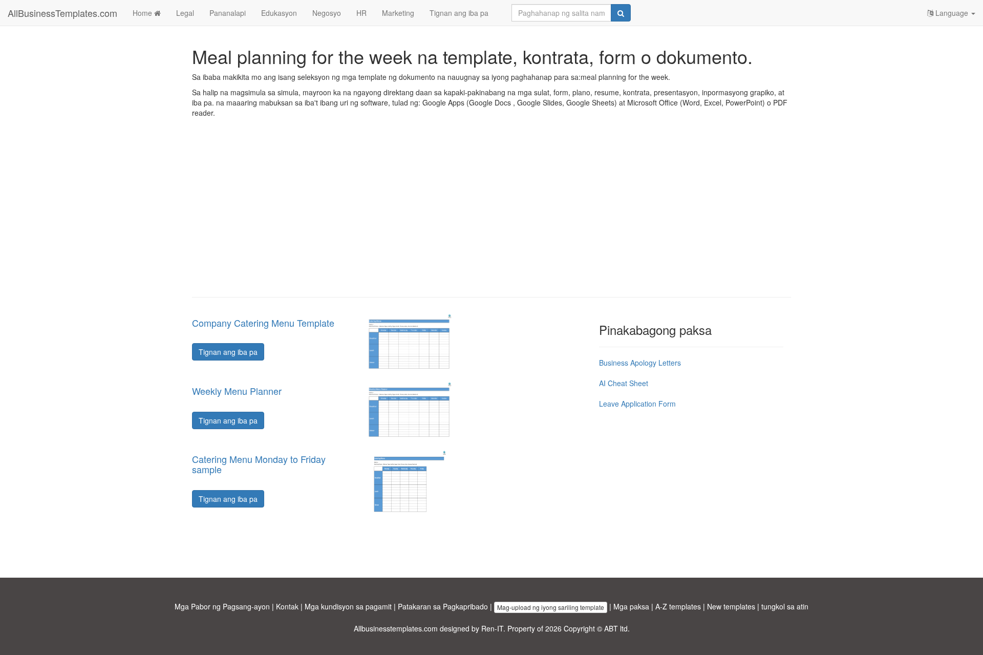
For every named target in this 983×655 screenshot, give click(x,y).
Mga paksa (631, 606)
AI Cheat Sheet (623, 383)
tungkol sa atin (784, 606)
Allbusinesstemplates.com (396, 628)
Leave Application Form (637, 403)
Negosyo (326, 13)
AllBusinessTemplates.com (62, 12)
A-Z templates (678, 606)
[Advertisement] (491, 215)
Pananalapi (227, 13)
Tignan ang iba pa (459, 13)
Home (143, 13)
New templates (731, 606)
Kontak (287, 606)
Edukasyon (279, 13)
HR (361, 13)
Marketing (398, 13)
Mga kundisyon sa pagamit (348, 606)
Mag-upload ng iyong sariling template (550, 607)
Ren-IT (492, 628)
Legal (185, 13)
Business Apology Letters (640, 362)
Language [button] (951, 13)
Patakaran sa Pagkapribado (443, 606)
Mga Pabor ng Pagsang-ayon (222, 606)
